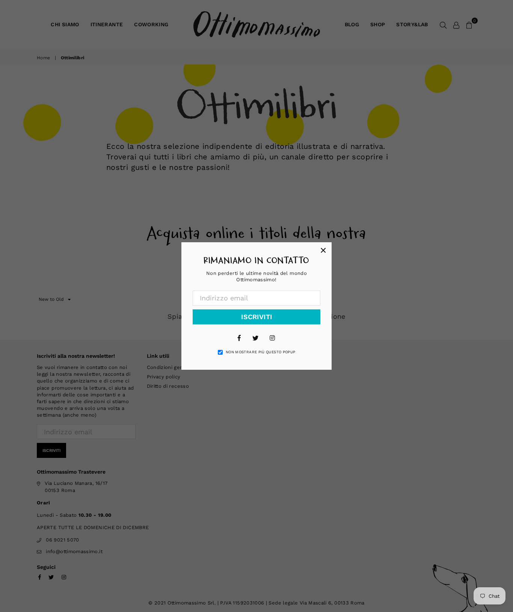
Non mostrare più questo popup (260, 352)
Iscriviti (256, 317)
